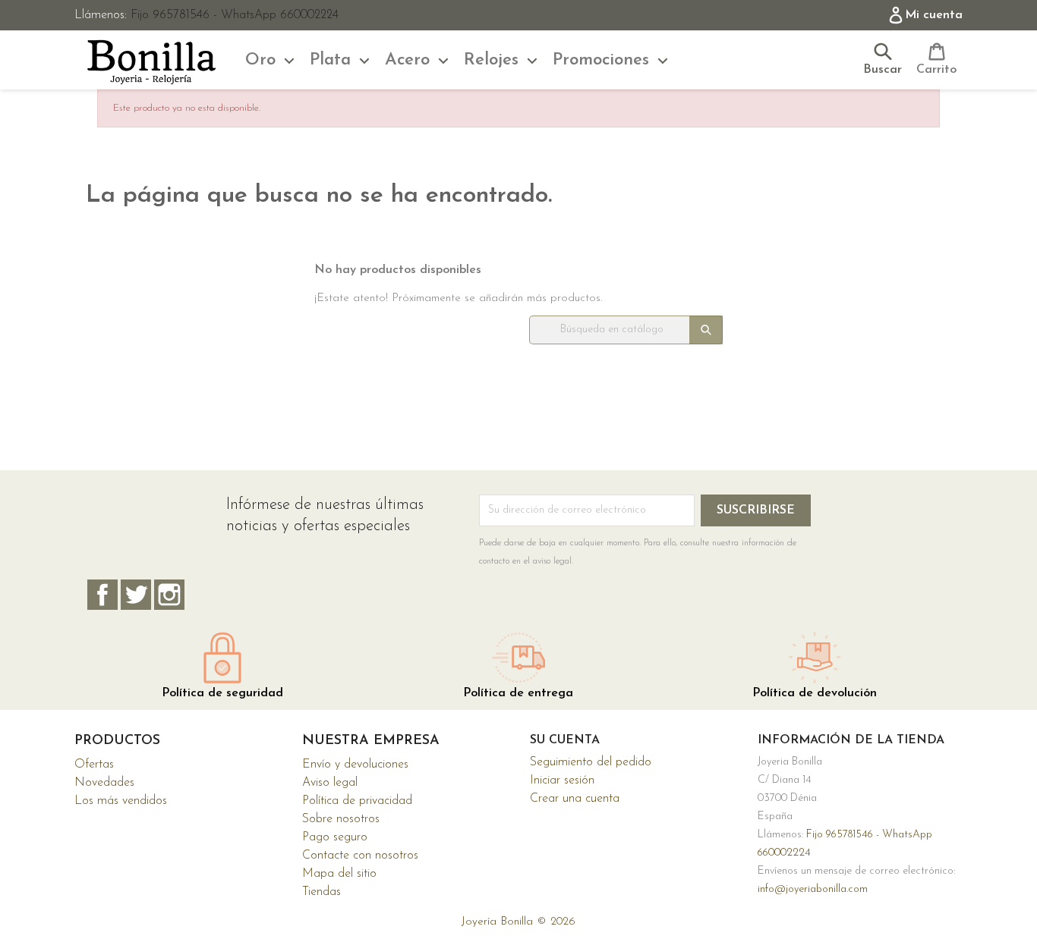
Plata (330, 60)
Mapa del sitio (339, 874)
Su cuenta (565, 740)
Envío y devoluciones (355, 764)
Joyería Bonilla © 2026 (518, 922)
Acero (407, 60)
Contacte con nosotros (360, 855)
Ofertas (94, 764)
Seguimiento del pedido (590, 762)
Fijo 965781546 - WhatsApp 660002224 (235, 15)
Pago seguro (334, 837)
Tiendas (321, 892)
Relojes (491, 60)
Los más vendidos (120, 801)
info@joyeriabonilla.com (813, 889)
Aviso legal (330, 783)
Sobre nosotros (341, 819)
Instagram (169, 594)
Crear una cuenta (574, 799)
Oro (260, 60)
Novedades (104, 783)
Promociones (601, 60)
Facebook (102, 594)
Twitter (136, 594)
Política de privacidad (357, 801)
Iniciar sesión (562, 780)
